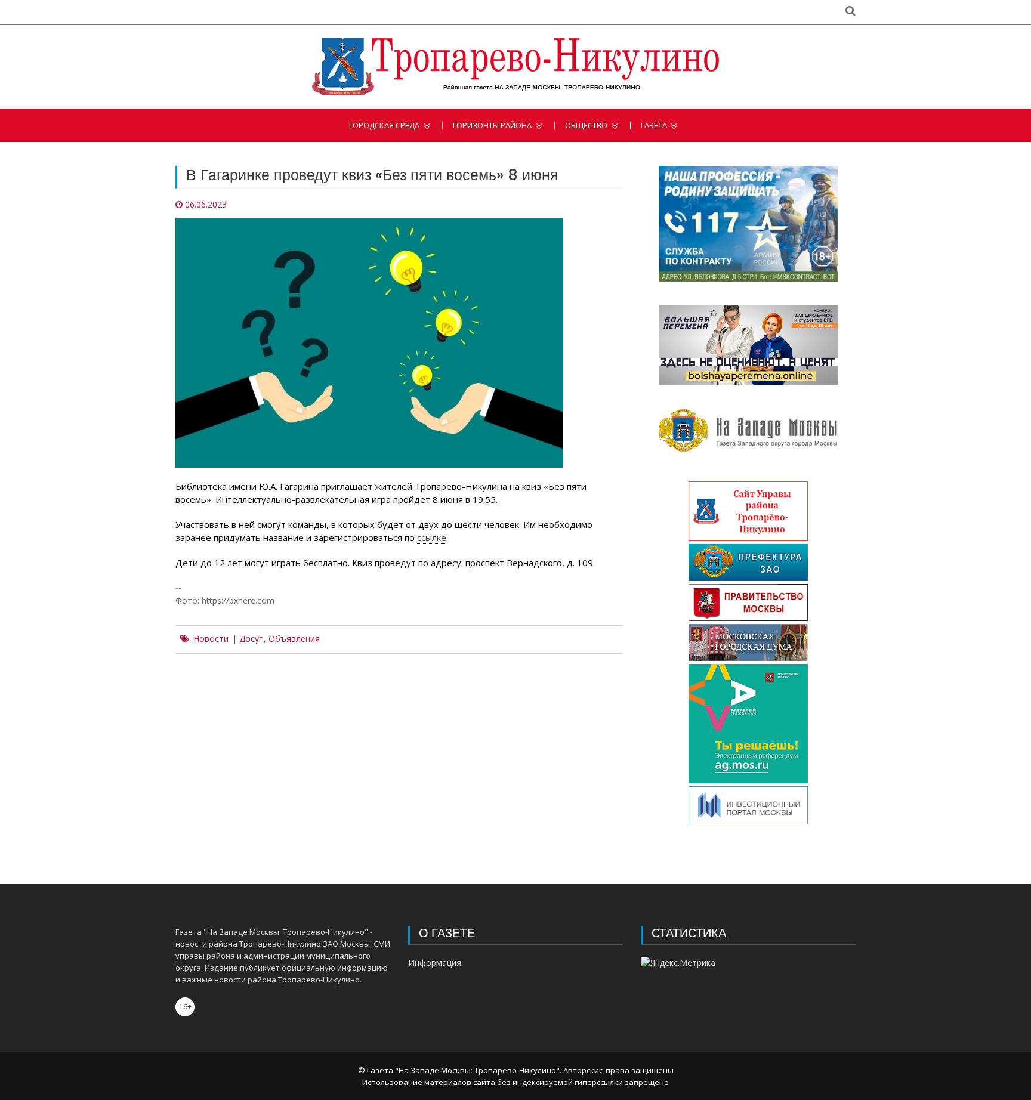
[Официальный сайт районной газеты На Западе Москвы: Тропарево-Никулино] (515, 67)
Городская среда (384, 125)
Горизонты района (492, 125)
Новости (211, 639)
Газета (654, 125)
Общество (586, 125)
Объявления (294, 639)
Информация (434, 962)
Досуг (251, 639)
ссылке (431, 537)
